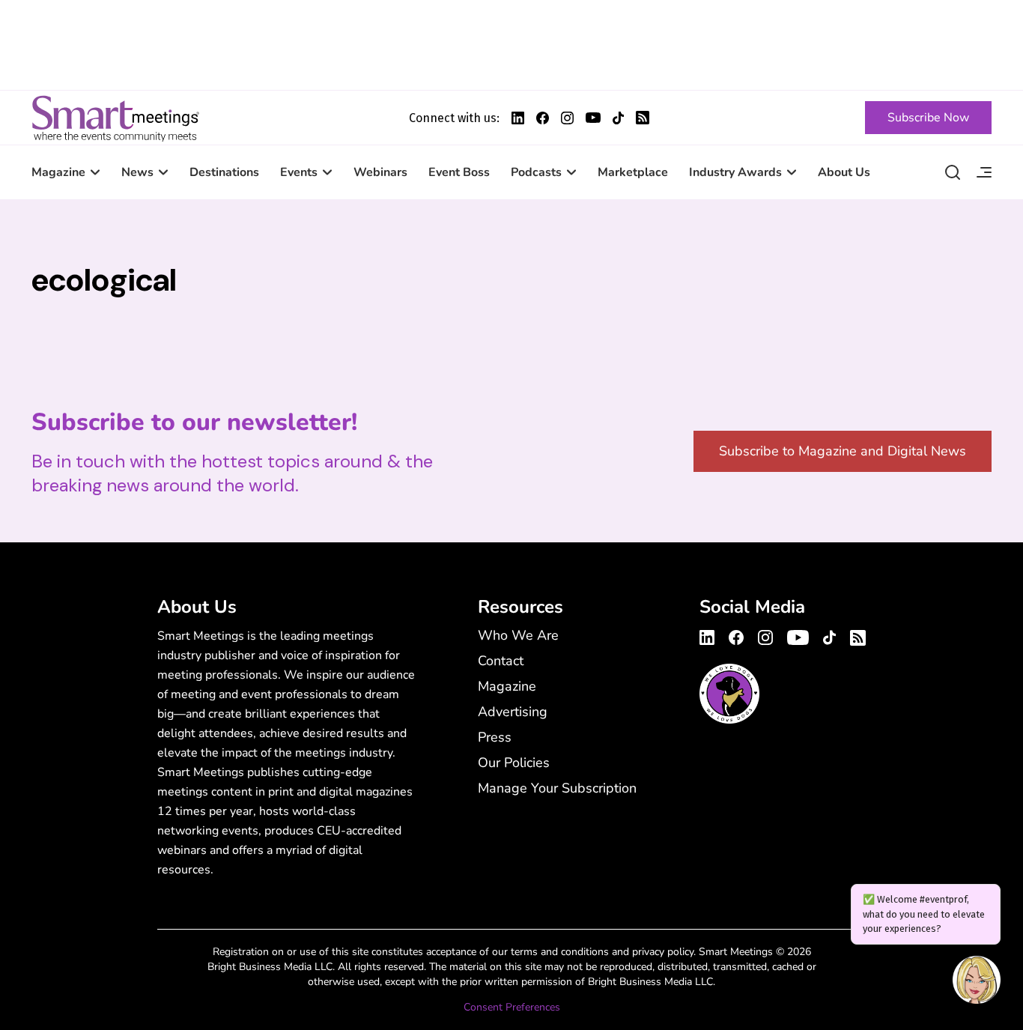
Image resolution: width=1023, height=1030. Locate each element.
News (137, 172)
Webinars (380, 172)
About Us (844, 172)
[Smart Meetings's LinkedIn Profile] (517, 118)
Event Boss (459, 172)
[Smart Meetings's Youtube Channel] (798, 635)
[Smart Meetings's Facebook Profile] (542, 118)
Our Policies (514, 763)
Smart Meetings (115, 118)
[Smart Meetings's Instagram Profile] (567, 118)
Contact (500, 661)
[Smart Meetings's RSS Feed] (642, 117)
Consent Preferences (512, 1007)
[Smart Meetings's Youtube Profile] (593, 117)
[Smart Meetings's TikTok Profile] (618, 118)
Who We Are (518, 635)
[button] (977, 982)
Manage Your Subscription (557, 788)
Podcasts (536, 172)
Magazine (58, 172)
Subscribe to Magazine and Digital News (842, 451)
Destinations (224, 172)
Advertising (512, 712)
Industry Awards (735, 172)
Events (299, 172)
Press (494, 737)
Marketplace (633, 172)
